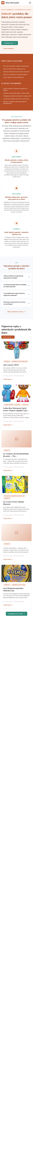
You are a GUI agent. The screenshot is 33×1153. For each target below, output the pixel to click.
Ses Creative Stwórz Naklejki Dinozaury (13, 503)
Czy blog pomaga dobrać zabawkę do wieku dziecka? (14, 285)
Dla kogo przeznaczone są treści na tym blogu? (14, 303)
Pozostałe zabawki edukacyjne (14, 496)
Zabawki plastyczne (18, 584)
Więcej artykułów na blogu (15, 311)
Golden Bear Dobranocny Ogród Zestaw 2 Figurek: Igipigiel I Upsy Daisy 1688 (15, 410)
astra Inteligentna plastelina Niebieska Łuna (13, 589)
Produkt (7, 361)
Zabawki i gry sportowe (19, 361)
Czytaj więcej (7, 379)
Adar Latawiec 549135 (11, 365)
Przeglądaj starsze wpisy (15, 613)
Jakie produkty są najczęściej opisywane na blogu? (13, 277)
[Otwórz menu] (30, 2)
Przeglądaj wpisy (8, 43)
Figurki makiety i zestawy (12, 404)
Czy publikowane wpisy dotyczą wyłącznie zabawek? (14, 294)
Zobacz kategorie (8, 48)
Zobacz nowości (7, 337)
